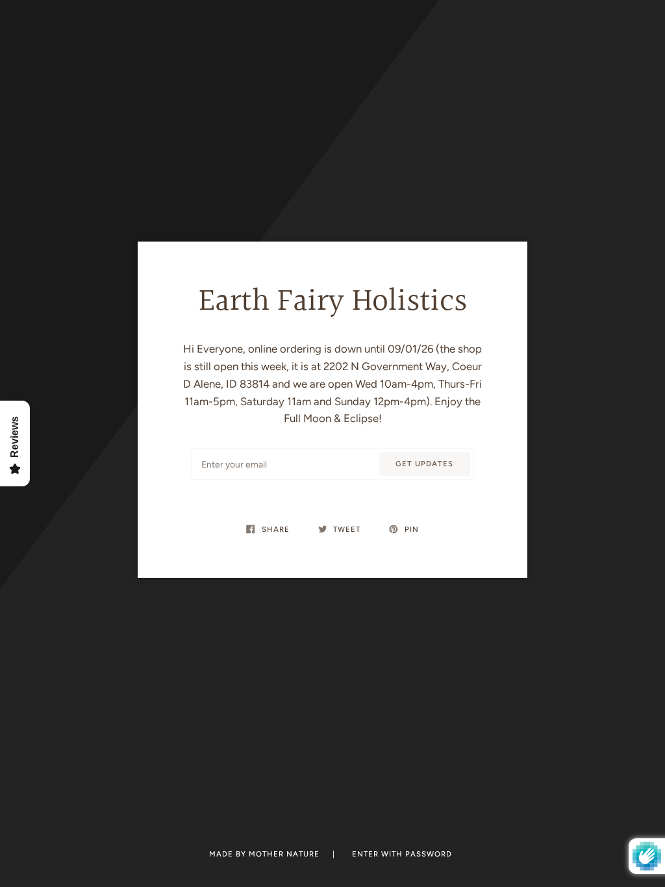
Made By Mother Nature (265, 853)
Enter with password (402, 853)
